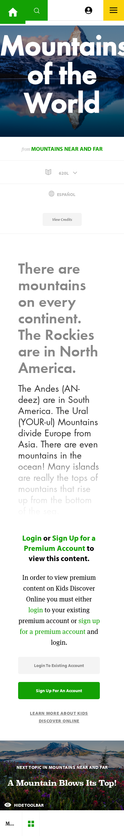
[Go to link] (12, 12)
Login (32, 538)
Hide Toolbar (28, 805)
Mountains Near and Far (67, 148)
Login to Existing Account (59, 665)
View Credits (62, 219)
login (35, 610)
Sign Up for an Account (59, 690)
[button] (62, 172)
